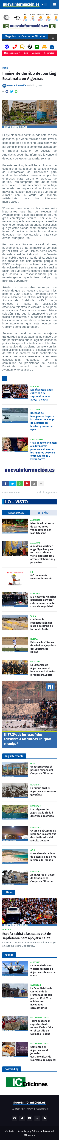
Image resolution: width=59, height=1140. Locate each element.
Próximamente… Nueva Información (41, 577)
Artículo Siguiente (46, 492)
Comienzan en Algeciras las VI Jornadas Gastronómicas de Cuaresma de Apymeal (43, 1053)
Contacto (9, 1131)
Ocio (26, 53)
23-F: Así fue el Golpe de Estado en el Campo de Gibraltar (42, 878)
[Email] (34, 483)
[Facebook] (7, 91)
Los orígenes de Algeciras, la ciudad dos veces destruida (42, 812)
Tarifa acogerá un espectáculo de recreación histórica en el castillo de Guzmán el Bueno (41, 1027)
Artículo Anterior (12, 492)
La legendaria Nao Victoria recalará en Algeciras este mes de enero (43, 970)
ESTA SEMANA (16, 512)
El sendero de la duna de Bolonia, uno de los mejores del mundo (43, 857)
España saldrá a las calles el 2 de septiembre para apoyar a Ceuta (41, 394)
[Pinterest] (27, 483)
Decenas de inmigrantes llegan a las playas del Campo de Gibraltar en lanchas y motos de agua (42, 421)
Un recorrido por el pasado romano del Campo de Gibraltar (41, 770)
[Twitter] (11, 91)
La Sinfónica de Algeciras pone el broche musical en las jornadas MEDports (43, 669)
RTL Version (29, 1135)
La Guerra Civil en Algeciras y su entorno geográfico (43, 791)
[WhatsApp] (16, 91)
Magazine (36, 53)
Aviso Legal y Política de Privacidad (36, 1131)
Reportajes (49, 53)
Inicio (5, 68)
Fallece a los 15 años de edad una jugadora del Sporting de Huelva (43, 647)
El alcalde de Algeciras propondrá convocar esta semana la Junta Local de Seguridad (43, 601)
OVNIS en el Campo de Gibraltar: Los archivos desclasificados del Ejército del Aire (43, 835)
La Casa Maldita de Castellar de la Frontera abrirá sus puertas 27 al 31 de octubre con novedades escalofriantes (41, 998)
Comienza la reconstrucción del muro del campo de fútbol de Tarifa (41, 624)
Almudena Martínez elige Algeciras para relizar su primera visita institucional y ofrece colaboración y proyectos (42, 554)
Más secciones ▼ (12, 53)
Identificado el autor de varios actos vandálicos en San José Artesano (42, 528)
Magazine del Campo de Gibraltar (25, 36)
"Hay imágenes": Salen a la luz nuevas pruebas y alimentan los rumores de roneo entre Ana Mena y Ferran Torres (43, 451)
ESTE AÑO (43, 512)
